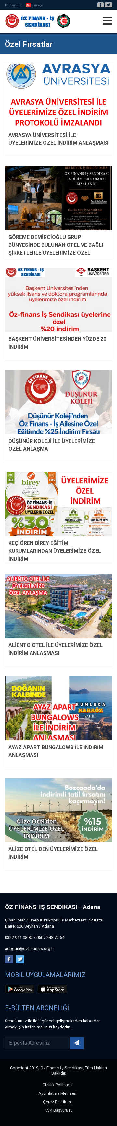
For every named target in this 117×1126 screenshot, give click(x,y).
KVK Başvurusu (59, 1110)
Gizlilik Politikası (57, 1084)
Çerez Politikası (57, 1101)
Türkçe (37, 5)
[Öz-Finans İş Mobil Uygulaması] (21, 990)
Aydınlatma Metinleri (57, 1093)
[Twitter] (108, 4)
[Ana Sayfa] (37, 21)
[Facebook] (101, 4)
